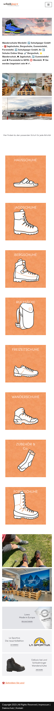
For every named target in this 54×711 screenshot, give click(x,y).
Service (40, 144)
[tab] (17, 145)
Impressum (43, 704)
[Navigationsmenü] (48, 4)
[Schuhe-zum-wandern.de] (10, 4)
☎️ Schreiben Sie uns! (13, 683)
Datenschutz (8, 708)
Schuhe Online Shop (16, 144)
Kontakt (19, 708)
